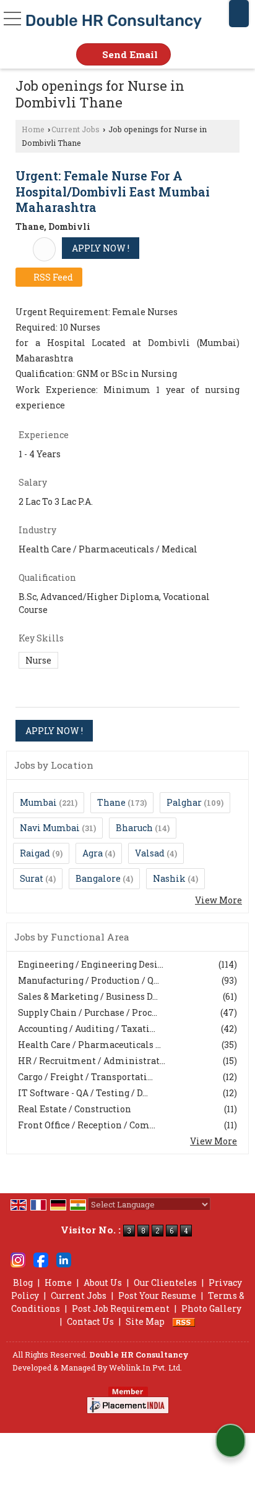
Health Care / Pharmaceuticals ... (89, 1044)
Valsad (150, 853)
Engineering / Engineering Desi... (90, 964)
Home (33, 129)
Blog (23, 1282)
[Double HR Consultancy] (114, 21)
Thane (111, 802)
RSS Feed (52, 277)
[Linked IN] (63, 1259)
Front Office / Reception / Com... (86, 1125)
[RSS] (184, 1321)
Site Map (145, 1321)
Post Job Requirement (121, 1308)
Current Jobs (75, 129)
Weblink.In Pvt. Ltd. (145, 1367)
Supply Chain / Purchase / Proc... (87, 1012)
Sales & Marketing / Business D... (88, 996)
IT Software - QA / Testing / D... (83, 1093)
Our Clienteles (165, 1282)
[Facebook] (40, 1259)
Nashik (169, 878)
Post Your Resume (157, 1295)
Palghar (184, 802)
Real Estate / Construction (74, 1109)
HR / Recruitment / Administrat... (91, 1061)
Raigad (35, 853)
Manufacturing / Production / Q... (88, 980)
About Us (103, 1282)
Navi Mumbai (50, 828)
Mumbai (38, 802)
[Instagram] (18, 1259)
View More (218, 900)
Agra (92, 853)
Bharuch (134, 828)
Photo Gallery (211, 1308)
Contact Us (90, 1321)
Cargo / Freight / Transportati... (85, 1077)
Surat (31, 878)
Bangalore (98, 878)
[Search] (239, 13)
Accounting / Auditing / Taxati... (86, 1028)
